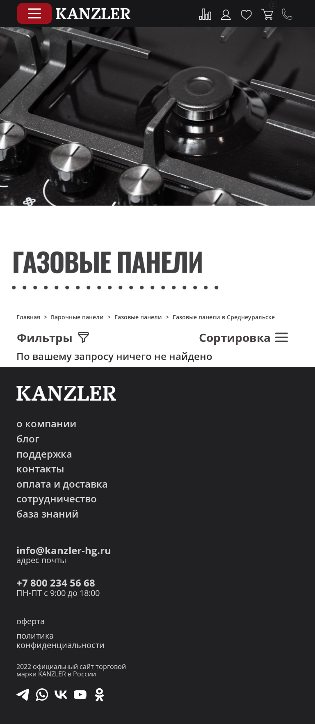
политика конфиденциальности (60, 640)
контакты (40, 469)
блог (27, 439)
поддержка (44, 454)
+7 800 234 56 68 (55, 583)
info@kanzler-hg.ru (63, 550)
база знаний (47, 514)
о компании (46, 424)
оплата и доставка (62, 484)
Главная (28, 317)
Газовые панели (138, 317)
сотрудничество (56, 499)
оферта (30, 621)
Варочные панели (77, 317)
